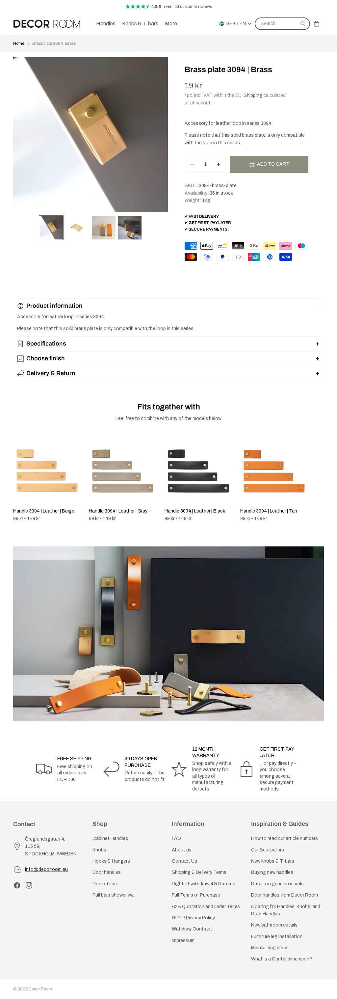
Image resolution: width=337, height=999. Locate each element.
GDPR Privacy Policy (193, 917)
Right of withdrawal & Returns (203, 883)
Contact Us (184, 861)
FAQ (176, 838)
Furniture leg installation (276, 936)
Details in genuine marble (277, 883)
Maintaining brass (270, 947)
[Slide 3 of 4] (104, 228)
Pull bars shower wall (114, 895)
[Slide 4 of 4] (130, 228)
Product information (54, 305)
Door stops (104, 883)
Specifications (46, 343)
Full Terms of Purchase (196, 895)
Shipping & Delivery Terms (199, 872)
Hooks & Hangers (111, 861)
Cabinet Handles (110, 838)
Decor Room (40, 989)
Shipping (253, 95)
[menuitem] (171, 24)
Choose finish (45, 358)
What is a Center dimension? (281, 959)
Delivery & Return (50, 373)
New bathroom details (274, 925)
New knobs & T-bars (272, 861)
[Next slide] (316, 478)
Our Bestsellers (267, 849)
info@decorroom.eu (46, 869)
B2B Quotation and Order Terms (206, 906)
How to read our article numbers (284, 838)
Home (18, 43)
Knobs (99, 849)
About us (182, 849)
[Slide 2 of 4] (77, 228)
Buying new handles (272, 872)
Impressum (183, 940)
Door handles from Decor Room (284, 895)
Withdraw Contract (192, 929)
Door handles (106, 872)
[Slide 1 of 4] (51, 228)
